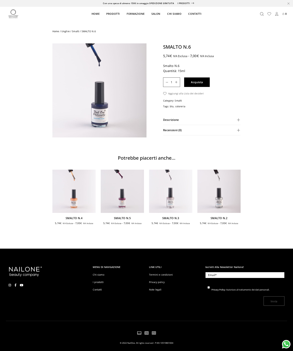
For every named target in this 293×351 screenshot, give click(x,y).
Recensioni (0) (172, 130)
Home (55, 31)
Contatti (97, 289)
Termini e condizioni (161, 274)
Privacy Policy (218, 289)
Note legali (155, 289)
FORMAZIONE (136, 13)
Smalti (75, 31)
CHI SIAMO (174, 13)
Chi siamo (98, 274)
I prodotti (184, 3)
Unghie (65, 31)
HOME (96, 13)
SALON (155, 13)
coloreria (180, 106)
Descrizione (171, 120)
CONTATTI (194, 13)
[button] (202, 93)
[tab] (202, 120)
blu (172, 106)
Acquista (197, 82)
